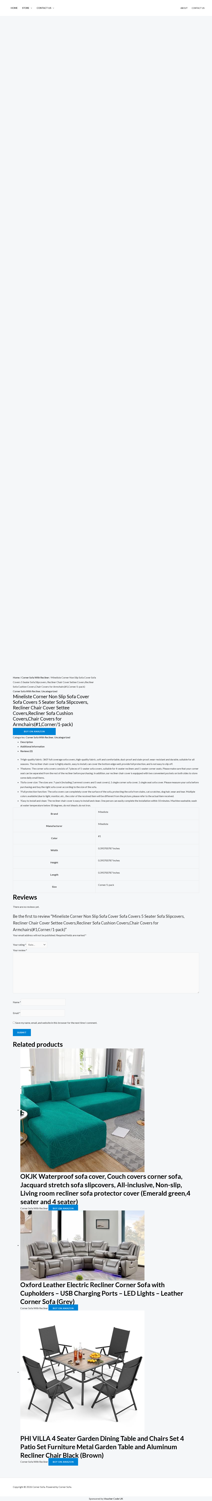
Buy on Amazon (34, 731)
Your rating (19, 944)
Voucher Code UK (113, 1498)
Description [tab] (26, 741)
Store (25, 8)
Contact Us (44, 8)
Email (16, 1012)
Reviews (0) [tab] (26, 751)
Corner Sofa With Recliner (35, 677)
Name (17, 1002)
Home (14, 8)
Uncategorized (49, 691)
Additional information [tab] (32, 746)
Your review (20, 950)
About (184, 8)
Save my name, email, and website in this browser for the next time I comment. (56, 1022)
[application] (30, 8)
